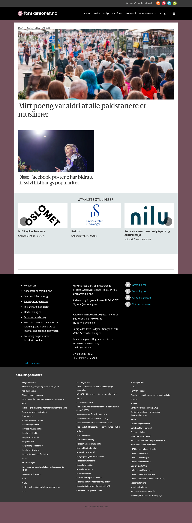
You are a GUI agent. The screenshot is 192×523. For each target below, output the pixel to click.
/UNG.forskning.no (142, 297)
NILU (24, 491)
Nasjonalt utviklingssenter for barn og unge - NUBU (98, 426)
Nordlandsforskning (85, 439)
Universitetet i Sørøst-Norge (143, 474)
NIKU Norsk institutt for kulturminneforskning (41, 487)
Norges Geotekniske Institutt (88, 443)
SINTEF (134, 403)
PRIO (133, 386)
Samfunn (117, 13)
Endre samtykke (32, 363)
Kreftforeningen (28, 462)
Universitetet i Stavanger (141, 470)
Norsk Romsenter (84, 473)
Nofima (79, 431)
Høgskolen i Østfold (30, 437)
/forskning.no (139, 291)
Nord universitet (83, 435)
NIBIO (24, 482)
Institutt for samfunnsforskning (35, 454)
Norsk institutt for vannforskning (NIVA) (93, 486)
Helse (97, 13)
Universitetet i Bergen (140, 457)
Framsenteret (27, 416)
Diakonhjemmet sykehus (32, 395)
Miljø (106, 13)
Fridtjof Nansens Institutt (32, 420)
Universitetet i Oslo (139, 465)
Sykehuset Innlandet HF (141, 436)
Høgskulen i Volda (29, 441)
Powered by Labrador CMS (96, 506)
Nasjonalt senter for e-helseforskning (92, 418)
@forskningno (139, 284)
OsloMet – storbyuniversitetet (89, 490)
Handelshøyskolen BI (31, 424)
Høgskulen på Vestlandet (32, 445)
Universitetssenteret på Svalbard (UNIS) (148, 478)
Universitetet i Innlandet (141, 461)
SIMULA (134, 399)
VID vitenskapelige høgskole (143, 491)
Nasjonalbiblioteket (84, 402)
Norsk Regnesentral (84, 469)
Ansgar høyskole (29, 382)
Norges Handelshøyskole (87, 448)
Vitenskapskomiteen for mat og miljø (146, 495)
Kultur (87, 13)
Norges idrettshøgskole (86, 460)
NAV (24, 478)
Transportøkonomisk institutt (143, 444)
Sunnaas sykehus (138, 432)
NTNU (79, 398)
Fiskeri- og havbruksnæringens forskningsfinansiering (44, 407)
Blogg (162, 13)
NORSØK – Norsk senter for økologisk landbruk (96, 394)
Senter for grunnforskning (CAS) (144, 407)
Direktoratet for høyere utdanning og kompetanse (43, 399)
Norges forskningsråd (85, 452)
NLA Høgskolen (83, 382)
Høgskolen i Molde (30, 433)
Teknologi (130, 13)
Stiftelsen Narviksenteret (141, 428)
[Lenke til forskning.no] (46, 12)
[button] (158, 3)
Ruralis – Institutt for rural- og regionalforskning (151, 395)
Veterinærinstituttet (139, 487)
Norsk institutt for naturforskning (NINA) (93, 481)
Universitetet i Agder (139, 453)
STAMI (133, 419)
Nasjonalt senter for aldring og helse (91, 414)
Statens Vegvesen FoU (140, 423)
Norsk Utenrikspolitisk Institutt (89, 477)
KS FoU (25, 458)
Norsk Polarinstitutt (84, 465)
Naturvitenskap (147, 13)
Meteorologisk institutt (31, 474)
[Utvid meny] (174, 13)
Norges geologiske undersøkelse (90, 456)
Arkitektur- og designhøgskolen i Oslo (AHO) (40, 386)
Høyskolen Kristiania (30, 450)
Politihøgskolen (137, 382)
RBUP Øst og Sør (138, 390)
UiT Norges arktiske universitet (144, 449)
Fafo (24, 403)
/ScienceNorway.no (142, 304)
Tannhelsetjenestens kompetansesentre (148, 440)
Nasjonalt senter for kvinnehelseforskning (94, 422)
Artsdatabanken (29, 390)
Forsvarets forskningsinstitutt (34, 412)
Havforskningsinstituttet (32, 428)
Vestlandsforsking (138, 482)
